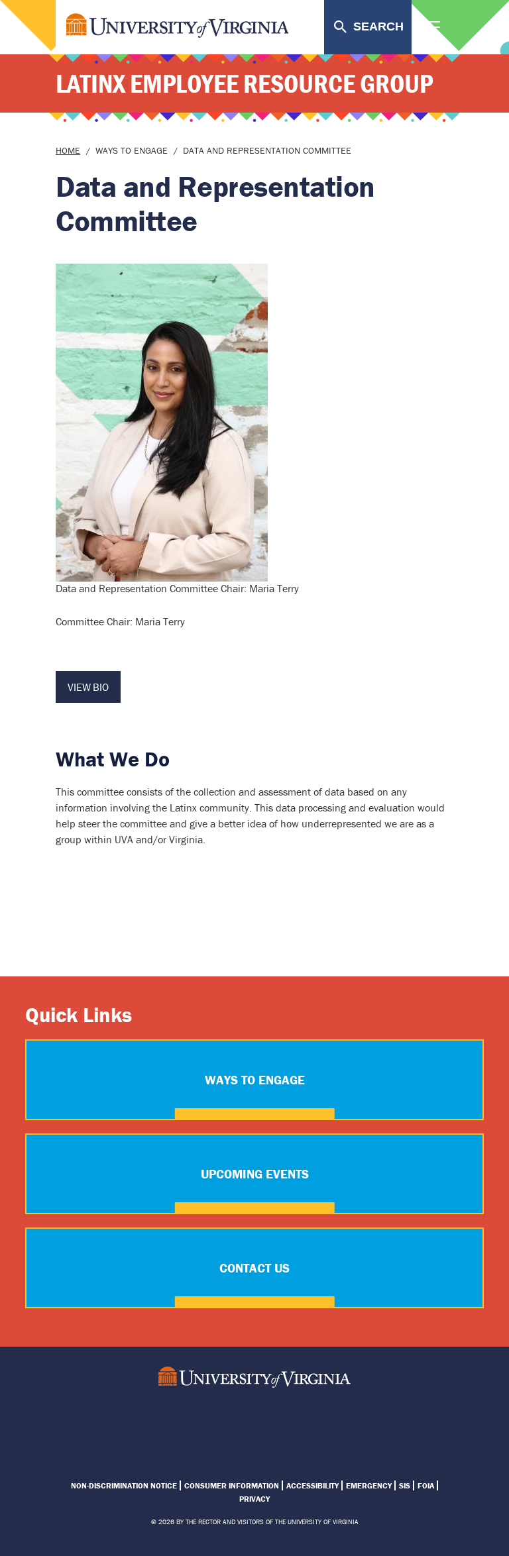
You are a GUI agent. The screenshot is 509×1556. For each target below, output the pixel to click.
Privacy (254, 1499)
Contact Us (254, 1268)
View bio (88, 687)
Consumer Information (231, 1485)
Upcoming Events (255, 1174)
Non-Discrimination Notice (124, 1485)
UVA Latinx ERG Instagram (206, 1421)
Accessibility (312, 1485)
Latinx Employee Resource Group (244, 83)
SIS (404, 1485)
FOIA (426, 1485)
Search (378, 26)
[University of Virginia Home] (254, 1377)
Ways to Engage (255, 1080)
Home (68, 150)
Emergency (369, 1485)
